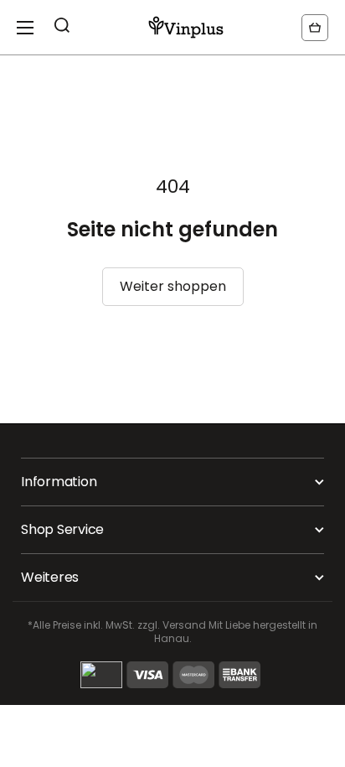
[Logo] (186, 27)
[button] (314, 27)
